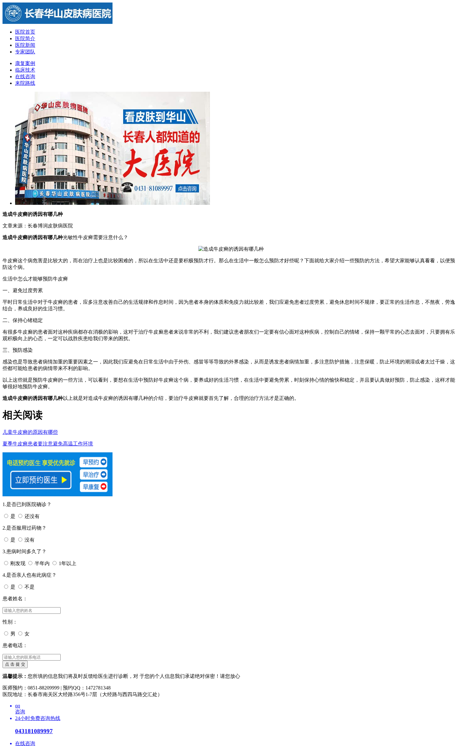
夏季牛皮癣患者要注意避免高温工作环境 (48, 443)
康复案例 (25, 63)
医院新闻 (25, 45)
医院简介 (25, 38)
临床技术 (25, 70)
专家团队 (25, 51)
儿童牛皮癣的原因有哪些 (30, 432)
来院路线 (25, 83)
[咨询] (58, 22)
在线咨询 (25, 76)
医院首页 (25, 32)
